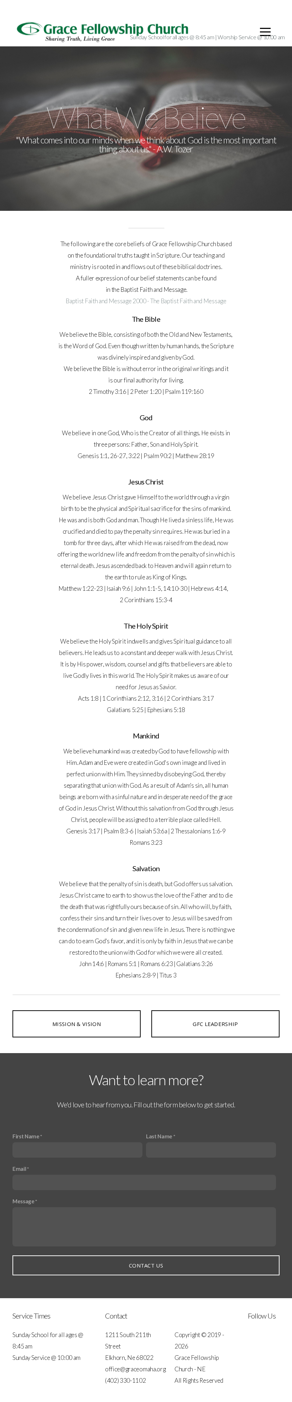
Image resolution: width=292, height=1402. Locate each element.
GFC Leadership (215, 1023)
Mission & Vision (76, 1023)
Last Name (159, 1136)
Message (23, 1201)
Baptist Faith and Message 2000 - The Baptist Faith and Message (146, 301)
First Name (26, 1136)
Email (19, 1168)
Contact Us (146, 1265)
